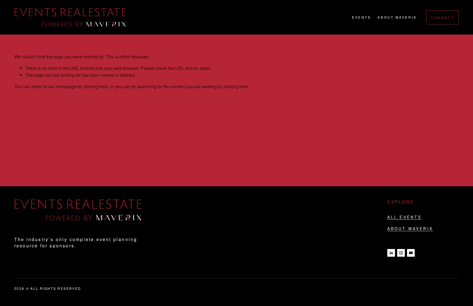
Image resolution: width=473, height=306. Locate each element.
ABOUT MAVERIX (397, 17)
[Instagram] (401, 253)
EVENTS (361, 17)
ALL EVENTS (404, 217)
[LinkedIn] (391, 253)
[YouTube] (411, 253)
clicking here (95, 86)
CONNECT (442, 17)
